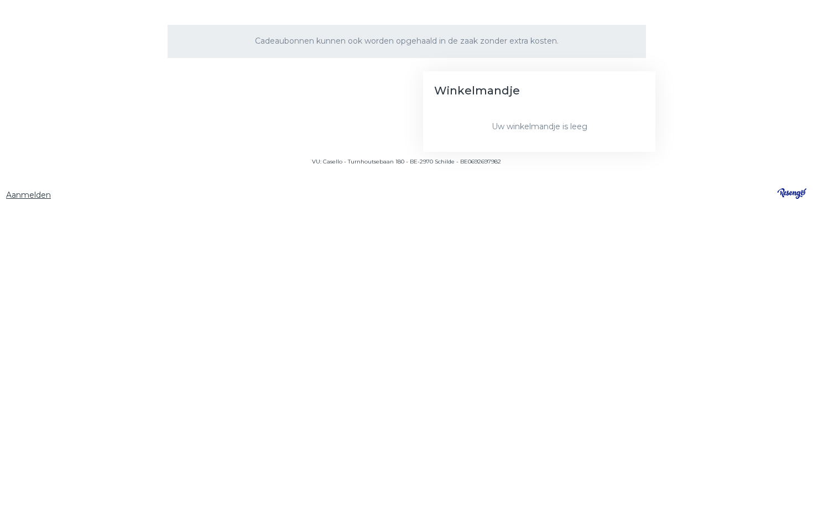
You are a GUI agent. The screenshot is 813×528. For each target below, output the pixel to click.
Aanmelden (28, 195)
